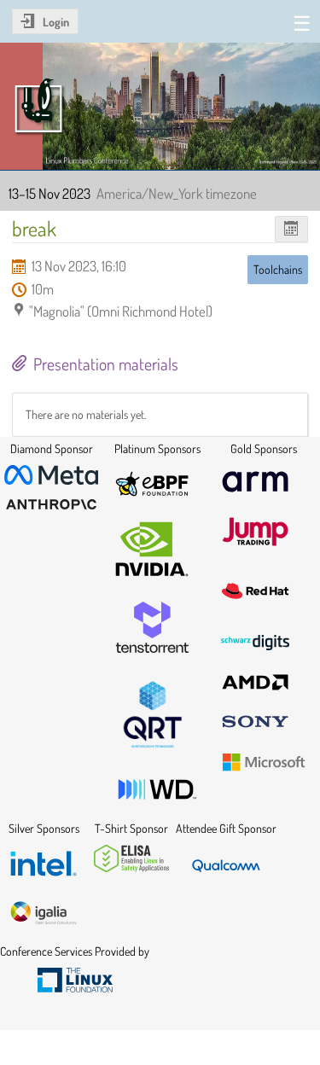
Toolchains (277, 269)
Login (56, 22)
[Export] (291, 229)
